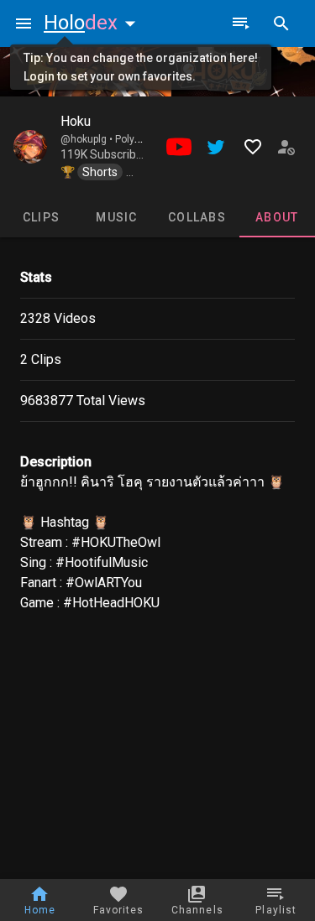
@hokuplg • (87, 139)
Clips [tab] (41, 217)
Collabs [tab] (197, 217)
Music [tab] (116, 217)
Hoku (75, 121)
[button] (93, 22)
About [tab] (276, 217)
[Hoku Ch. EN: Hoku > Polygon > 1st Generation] (30, 147)
